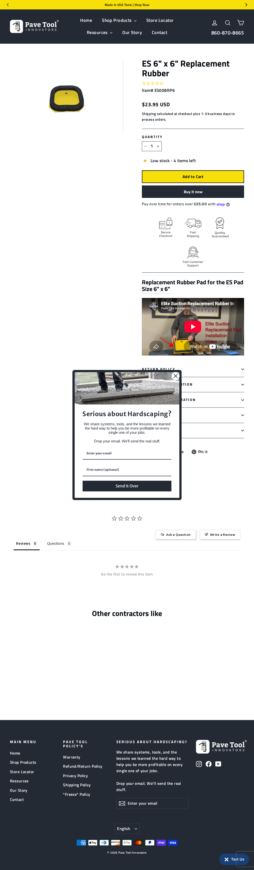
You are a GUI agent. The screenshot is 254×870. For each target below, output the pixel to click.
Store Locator (160, 20)
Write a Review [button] (222, 534)
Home (86, 20)
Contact (159, 32)
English (123, 829)
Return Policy (158, 369)
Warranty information (169, 399)
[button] (234, 859)
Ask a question (159, 430)
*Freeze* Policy (76, 794)
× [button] (226, 858)
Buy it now (193, 192)
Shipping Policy (77, 785)
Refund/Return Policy (82, 766)
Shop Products (117, 20)
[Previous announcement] (7, 4)
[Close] (176, 376)
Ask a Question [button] (178, 534)
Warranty (71, 757)
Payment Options (161, 415)
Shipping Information (167, 384)
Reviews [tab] (23, 543)
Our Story (132, 32)
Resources (98, 32)
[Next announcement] (246, 4)
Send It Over (127, 485)
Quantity (152, 137)
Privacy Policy (75, 776)
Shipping (149, 113)
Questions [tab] (55, 543)
